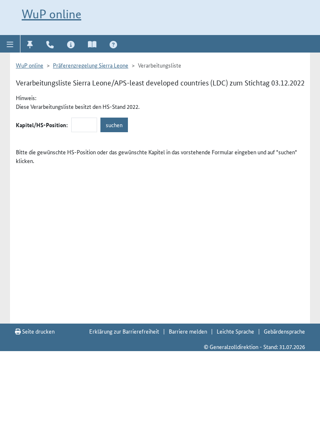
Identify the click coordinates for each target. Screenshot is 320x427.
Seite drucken (38, 331)
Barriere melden (188, 331)
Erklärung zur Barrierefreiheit (124, 331)
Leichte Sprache (235, 331)
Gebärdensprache (284, 331)
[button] (10, 44)
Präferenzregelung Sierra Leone (90, 65)
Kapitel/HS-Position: (42, 125)
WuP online (51, 14)
